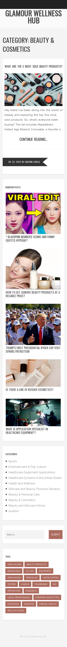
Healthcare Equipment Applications (31, 472)
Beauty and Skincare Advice (26, 505)
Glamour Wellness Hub (33, 17)
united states (50, 577)
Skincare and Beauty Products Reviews (34, 489)
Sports (12, 461)
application (14, 577)
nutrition (13, 604)
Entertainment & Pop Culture (27, 467)
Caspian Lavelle (32, 161)
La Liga (30, 571)
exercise (29, 604)
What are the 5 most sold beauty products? (33, 66)
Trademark (41, 584)
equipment (45, 571)
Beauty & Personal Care (23, 494)
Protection (14, 591)
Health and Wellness (21, 483)
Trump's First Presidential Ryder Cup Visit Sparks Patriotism (33, 349)
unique (25, 584)
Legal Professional (19, 597)
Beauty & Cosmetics (21, 500)
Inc (54, 584)
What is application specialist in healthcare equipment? (27, 430)
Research (31, 591)
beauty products (36, 564)
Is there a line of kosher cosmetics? (29, 389)
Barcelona (14, 571)
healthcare (14, 564)
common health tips (47, 597)
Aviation (13, 511)
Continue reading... (33, 139)
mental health (48, 604)
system (12, 584)
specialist (32, 577)
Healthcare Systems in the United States (35, 478)
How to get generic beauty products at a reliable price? (33, 294)
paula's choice (16, 610)
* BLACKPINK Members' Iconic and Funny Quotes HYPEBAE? (30, 238)
